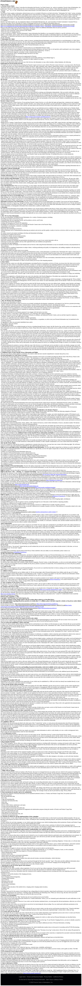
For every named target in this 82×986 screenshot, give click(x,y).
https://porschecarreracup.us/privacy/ (47, 608)
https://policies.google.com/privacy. (32, 973)
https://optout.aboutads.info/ (22, 484)
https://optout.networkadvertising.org (29, 486)
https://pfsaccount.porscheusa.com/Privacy (47, 603)
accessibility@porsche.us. (20, 552)
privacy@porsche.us (55, 579)
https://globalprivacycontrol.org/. (54, 480)
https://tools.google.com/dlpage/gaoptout (45, 487)
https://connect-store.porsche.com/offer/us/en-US (38, 116)
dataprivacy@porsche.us (59, 496)
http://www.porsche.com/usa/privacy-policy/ (51, 589)
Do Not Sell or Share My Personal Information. (55, 474)
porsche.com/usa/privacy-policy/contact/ (46, 512)
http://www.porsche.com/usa (8, 593)
